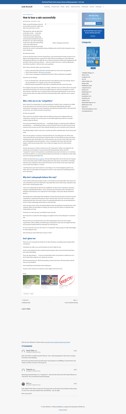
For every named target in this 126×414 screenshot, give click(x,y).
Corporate (85, 87)
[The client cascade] (31, 280)
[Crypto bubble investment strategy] (49, 280)
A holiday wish (26, 301)
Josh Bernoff (27, 21)
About (67, 6)
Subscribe (99, 23)
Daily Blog (47, 6)
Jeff (27, 383)
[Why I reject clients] (67, 280)
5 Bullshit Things (87, 73)
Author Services (75, 6)
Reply (75, 350)
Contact (92, 6)
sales (31, 293)
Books (62, 6)
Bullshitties (85, 85)
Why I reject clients (63, 285)
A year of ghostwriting (71, 301)
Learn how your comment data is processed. (57, 342)
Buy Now (93, 68)
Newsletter (85, 96)
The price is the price (45, 72)
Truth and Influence (88, 109)
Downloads (85, 6)
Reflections (85, 104)
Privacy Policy (63, 410)
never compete (40, 159)
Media (84, 94)
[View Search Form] (103, 7)
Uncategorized (86, 111)
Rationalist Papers (87, 102)
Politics (84, 100)
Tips (83, 107)
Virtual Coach (55, 6)
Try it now (81, 2)
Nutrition (85, 98)
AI (82, 79)
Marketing (30, 14)
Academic (85, 77)
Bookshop (99, 6)
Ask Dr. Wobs (85, 81)
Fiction (84, 90)
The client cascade (27, 285)
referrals (26, 293)
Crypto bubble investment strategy (49, 285)
